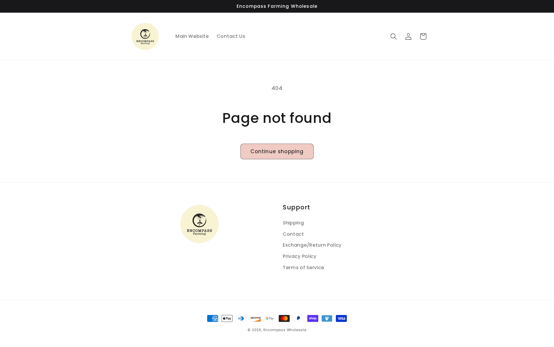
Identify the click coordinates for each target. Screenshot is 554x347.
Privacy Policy (300, 256)
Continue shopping (277, 151)
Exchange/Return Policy (312, 245)
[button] (394, 36)
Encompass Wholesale (284, 330)
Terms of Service (303, 267)
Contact (293, 234)
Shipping (293, 223)
